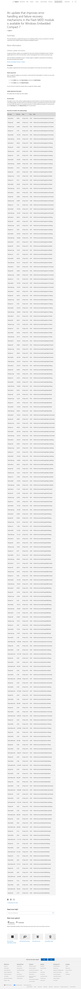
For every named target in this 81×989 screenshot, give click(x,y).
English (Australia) (9, 984)
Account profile (19, 966)
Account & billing (44, 1)
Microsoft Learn (55, 968)
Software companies (56, 978)
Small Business (42, 980)
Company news (68, 968)
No (51, 959)
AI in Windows (6, 976)
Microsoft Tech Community (57, 972)
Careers (67, 966)
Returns (18, 972)
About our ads (56, 986)
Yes (44, 959)
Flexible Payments (19, 978)
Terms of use (40, 986)
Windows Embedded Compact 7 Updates (16, 62)
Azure (41, 970)
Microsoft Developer (56, 966)
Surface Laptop (6, 968)
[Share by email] (13, 899)
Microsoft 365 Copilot (43, 976)
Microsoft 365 (22, 1)
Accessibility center (49, 941)
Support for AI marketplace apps (58, 970)
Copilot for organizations (8, 972)
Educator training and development (32, 977)
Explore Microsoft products (8, 978)
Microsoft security (36, 941)
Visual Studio (55, 980)
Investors (67, 972)
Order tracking (19, 974)
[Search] (52, 912)
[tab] (11, 922)
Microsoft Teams (43, 978)
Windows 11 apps (6, 980)
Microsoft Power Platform (57, 976)
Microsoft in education (32, 966)
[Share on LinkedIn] (10, 899)
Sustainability (68, 974)
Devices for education (32, 968)
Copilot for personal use (7, 974)
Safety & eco (51, 986)
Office (27, 1)
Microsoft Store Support (20, 970)
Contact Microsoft (29, 986)
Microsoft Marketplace (56, 974)
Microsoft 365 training (24, 941)
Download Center (19, 968)
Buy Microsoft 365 (58, 1)
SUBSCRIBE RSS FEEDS (13, 902)
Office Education (31, 974)
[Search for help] (72, 1)
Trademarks (45, 986)
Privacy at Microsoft (69, 970)
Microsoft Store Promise (20, 976)
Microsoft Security (43, 968)
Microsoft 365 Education (33, 972)
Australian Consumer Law (64, 986)
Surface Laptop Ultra (7, 970)
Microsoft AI (42, 966)
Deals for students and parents (34, 979)
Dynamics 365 (42, 972)
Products (31, 1)
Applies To (10, 30)
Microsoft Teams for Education (33, 970)
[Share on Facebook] (8, 899)
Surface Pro (6, 966)
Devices (37, 1)
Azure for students (32, 981)
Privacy (35, 986)
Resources (50, 1)
